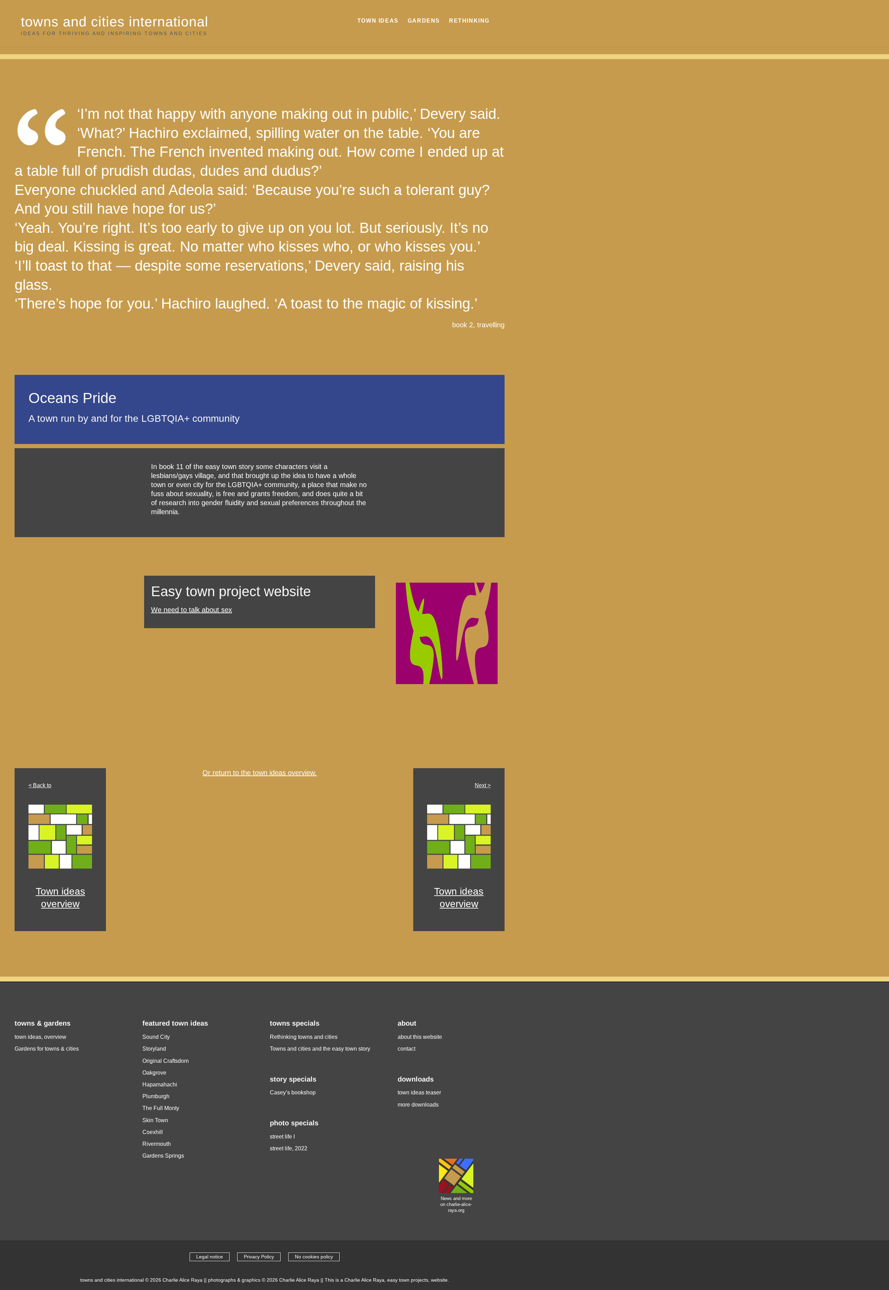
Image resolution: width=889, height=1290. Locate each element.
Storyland (154, 1049)
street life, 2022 (288, 1148)
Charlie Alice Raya (182, 1280)
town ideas (378, 21)
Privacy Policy (259, 1256)
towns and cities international (114, 21)
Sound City (156, 1037)
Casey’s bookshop (293, 1092)
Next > (483, 785)
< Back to (39, 785)
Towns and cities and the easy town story (320, 1049)
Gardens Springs (163, 1156)
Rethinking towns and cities (304, 1037)
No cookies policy (314, 1256)
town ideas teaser (419, 1092)
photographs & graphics (234, 1280)
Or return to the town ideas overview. (259, 773)
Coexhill (152, 1132)
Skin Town (155, 1120)
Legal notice (209, 1256)
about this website (420, 1037)
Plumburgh (155, 1096)
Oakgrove (154, 1073)
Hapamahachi (159, 1084)
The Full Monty (160, 1108)
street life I (282, 1137)
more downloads (418, 1105)
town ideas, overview (40, 1037)
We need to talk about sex (191, 610)
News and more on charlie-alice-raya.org (456, 1204)
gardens (424, 21)
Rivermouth (156, 1144)
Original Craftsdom (165, 1061)
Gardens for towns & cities (47, 1049)
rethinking (469, 21)
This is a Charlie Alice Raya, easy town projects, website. (387, 1280)
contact (406, 1049)
